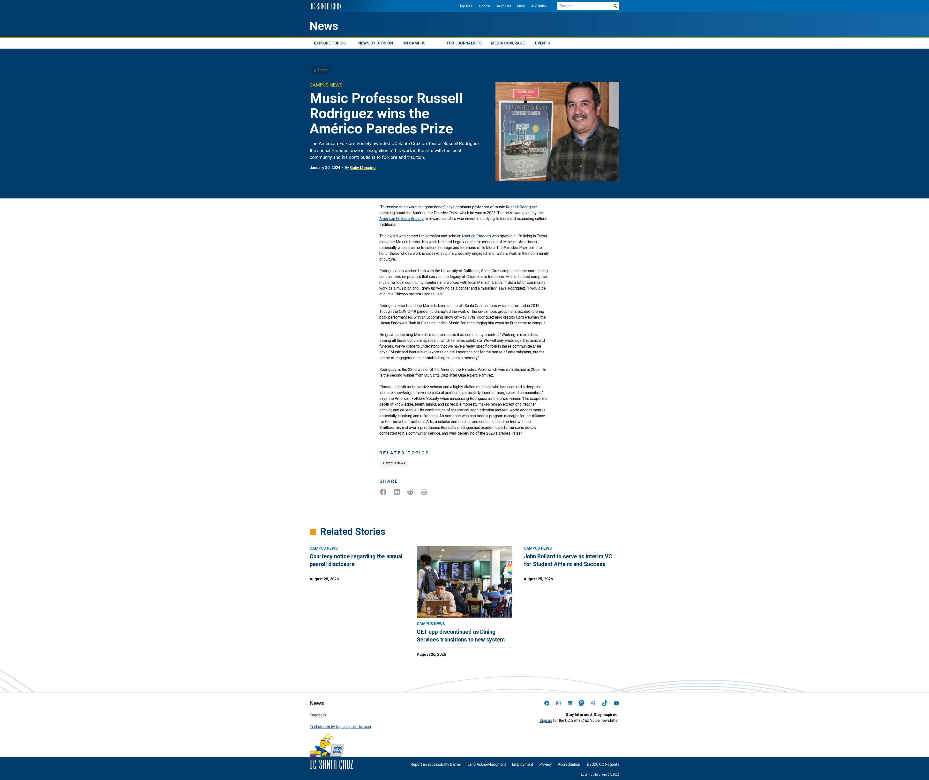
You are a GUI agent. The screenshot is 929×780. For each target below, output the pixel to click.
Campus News (394, 463)
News (324, 26)
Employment (522, 764)
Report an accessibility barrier (436, 764)
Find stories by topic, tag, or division (340, 726)
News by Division (375, 43)
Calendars (503, 6)
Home (323, 70)
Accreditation (569, 764)
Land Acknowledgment (486, 764)
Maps (521, 6)
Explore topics (330, 43)
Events (542, 43)
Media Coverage (507, 43)
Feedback (318, 715)
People (484, 6)
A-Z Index (539, 6)
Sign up (545, 720)
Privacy (545, 764)
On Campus (414, 43)
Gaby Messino (363, 167)
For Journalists (464, 43)
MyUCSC (466, 6)
